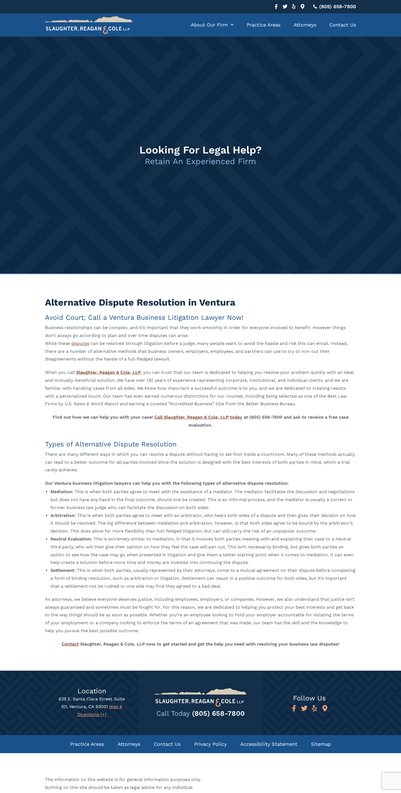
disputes (80, 343)
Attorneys (305, 25)
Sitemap (321, 744)
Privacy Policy (210, 744)
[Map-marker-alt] (302, 6)
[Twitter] (285, 6)
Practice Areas (263, 25)
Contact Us (342, 25)
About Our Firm (209, 25)
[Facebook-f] (276, 6)
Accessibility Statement (268, 744)
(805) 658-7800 (218, 713)
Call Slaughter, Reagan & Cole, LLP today (198, 417)
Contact (70, 644)
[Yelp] (293, 6)
